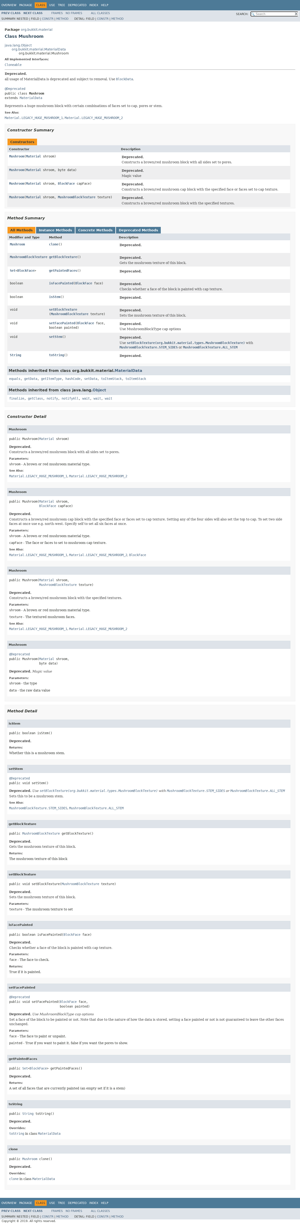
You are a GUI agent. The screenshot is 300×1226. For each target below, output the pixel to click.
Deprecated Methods (138, 230)
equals (14, 379)
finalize (16, 398)
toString (56, 355)
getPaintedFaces (63, 270)
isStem (54, 297)
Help (104, 5)
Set (12, 270)
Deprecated (77, 5)
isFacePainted (61, 283)
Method (62, 18)
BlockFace (66, 183)
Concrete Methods (95, 230)
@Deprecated (15, 89)
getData (30, 379)
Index (93, 5)
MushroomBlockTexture (76, 197)
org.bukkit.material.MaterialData (39, 49)
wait (86, 398)
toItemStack (111, 379)
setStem (55, 337)
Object (99, 390)
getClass (35, 398)
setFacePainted (62, 323)
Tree (61, 5)
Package (25, 5)
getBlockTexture (63, 257)
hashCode (72, 379)
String (15, 355)
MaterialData (31, 98)
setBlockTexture (63, 309)
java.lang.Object (18, 45)
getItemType (51, 379)
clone (53, 244)
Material (33, 156)
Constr (47, 18)
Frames (57, 13)
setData (90, 379)
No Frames (74, 13)
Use (52, 5)
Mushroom (16, 156)
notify (52, 398)
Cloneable (13, 65)
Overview (8, 5)
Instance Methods (55, 230)
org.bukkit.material (36, 29)
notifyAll (70, 398)
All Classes (100, 13)
